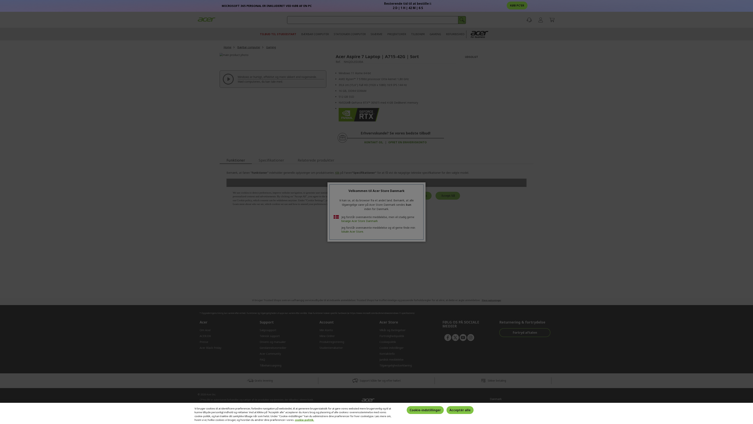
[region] (376, 413)
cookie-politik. (304, 420)
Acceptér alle (460, 410)
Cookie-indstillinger (425, 410)
